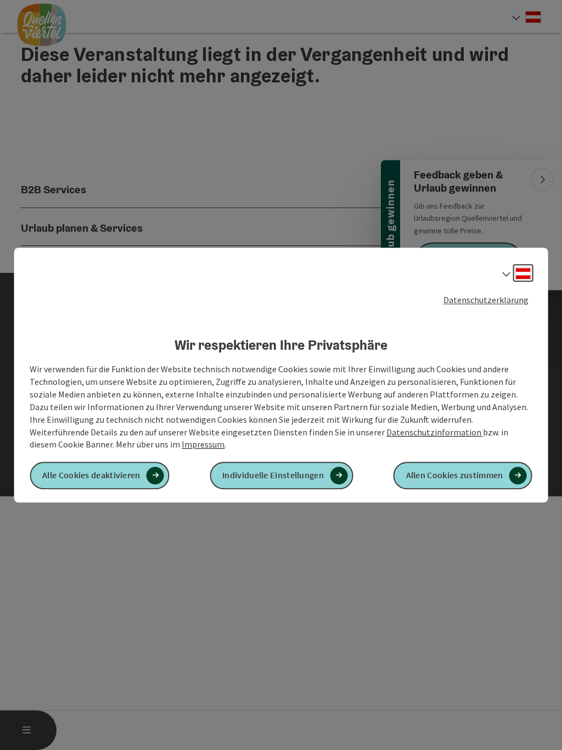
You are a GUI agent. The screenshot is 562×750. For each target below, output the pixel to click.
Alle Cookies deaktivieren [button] (91, 475)
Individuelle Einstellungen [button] (273, 475)
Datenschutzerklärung (486, 299)
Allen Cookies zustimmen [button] (454, 475)
